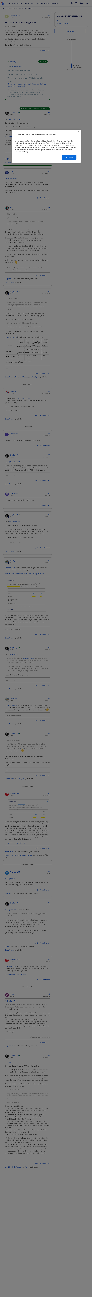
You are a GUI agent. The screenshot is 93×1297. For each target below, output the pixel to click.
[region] (46, 146)
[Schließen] (78, 132)
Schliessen (69, 157)
